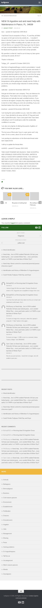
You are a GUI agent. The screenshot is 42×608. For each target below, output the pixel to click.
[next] (40, 202)
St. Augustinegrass (9, 15)
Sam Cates (9, 344)
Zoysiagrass (7, 574)
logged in (13, 223)
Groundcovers (7, 520)
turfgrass (5, 2)
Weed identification (9, 250)
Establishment (7, 506)
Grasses (6, 515)
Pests (5, 542)
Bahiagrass (6, 484)
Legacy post (8, 28)
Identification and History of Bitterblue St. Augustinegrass (21, 270)
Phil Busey (9, 306)
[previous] (1, 202)
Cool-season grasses (10, 497)
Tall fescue (6, 556)
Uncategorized (8, 560)
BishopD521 (10, 283)
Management (7, 533)
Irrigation (6, 524)
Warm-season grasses (10, 565)
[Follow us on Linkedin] (39, 227)
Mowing (5, 538)
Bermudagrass (8, 488)
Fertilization (6, 511)
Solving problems (8, 547)
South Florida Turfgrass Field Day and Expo (17, 275)
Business (6, 493)
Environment (7, 502)
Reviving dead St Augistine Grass (27, 283)
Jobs (4, 529)
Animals (5, 479)
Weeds (5, 569)
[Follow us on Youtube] (36, 227)
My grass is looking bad (19, 203)
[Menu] (39, 2)
